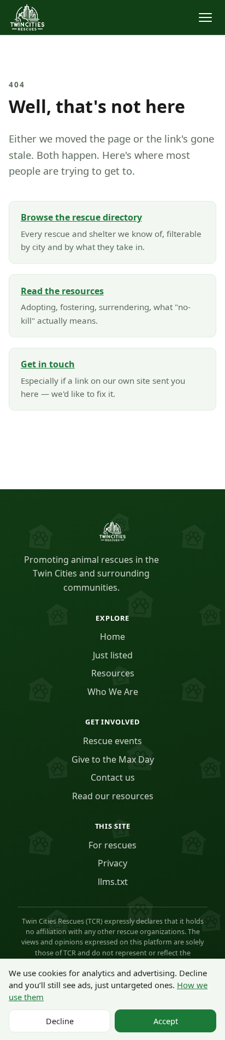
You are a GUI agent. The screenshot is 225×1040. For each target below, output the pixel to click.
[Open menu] (205, 17)
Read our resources (112, 796)
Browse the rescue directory (81, 217)
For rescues (112, 845)
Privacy (112, 863)
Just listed (113, 655)
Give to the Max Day (113, 759)
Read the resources (62, 291)
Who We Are (112, 692)
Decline (60, 1021)
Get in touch (48, 364)
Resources (112, 673)
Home (112, 637)
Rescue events (112, 741)
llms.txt (113, 882)
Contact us (113, 777)
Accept (165, 1021)
